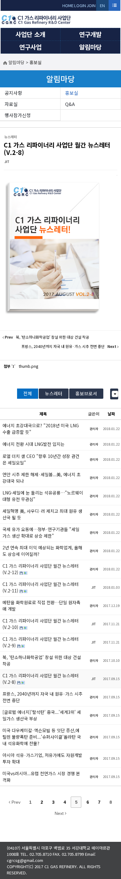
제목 (43, 414)
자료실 (11, 104)
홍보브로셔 (86, 393)
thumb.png (28, 366)
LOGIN (80, 5)
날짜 (111, 414)
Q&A (70, 104)
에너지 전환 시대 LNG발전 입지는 (33, 444)
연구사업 (30, 46)
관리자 (94, 428)
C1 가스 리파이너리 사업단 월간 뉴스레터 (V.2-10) (40, 623)
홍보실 (71, 93)
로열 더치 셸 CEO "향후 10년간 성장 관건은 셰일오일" (40, 459)
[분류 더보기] (115, 394)
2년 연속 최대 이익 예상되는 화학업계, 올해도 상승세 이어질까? (42, 550)
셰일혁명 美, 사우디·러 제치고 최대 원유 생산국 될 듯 (42, 514)
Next (60, 813)
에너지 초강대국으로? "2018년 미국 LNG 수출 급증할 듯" (40, 428)
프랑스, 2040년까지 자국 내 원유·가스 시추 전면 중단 (42, 697)
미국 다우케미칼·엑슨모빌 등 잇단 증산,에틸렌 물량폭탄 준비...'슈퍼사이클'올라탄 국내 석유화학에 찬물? (41, 736)
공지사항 (13, 93)
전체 (27, 393)
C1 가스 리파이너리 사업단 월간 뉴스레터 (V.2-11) (40, 587)
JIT (6, 161)
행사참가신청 (18, 115)
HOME (68, 5)
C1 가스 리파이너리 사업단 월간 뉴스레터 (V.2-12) (40, 569)
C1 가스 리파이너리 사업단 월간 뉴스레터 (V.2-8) (57, 148)
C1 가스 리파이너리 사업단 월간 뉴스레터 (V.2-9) (40, 642)
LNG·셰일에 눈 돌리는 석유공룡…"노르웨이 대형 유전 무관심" (42, 496)
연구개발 (90, 34)
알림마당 (90, 46)
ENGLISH (102, 6)
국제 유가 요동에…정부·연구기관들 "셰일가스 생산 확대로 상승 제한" (40, 532)
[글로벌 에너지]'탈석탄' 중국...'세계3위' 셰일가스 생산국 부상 (41, 715)
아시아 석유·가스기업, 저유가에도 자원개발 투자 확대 (42, 758)
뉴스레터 (53, 393)
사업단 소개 (30, 34)
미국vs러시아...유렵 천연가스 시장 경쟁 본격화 (41, 776)
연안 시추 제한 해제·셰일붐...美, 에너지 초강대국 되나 (41, 477)
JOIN (91, 5)
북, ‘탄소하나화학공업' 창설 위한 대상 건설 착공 (41, 660)
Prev (15, 802)
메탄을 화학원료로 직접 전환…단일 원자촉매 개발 (41, 605)
